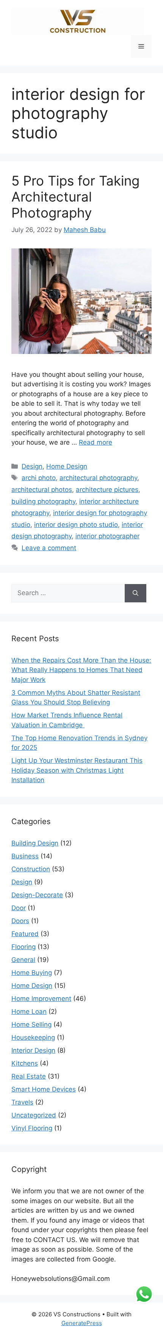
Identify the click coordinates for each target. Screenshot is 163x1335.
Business (25, 856)
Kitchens (24, 1063)
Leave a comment (49, 548)
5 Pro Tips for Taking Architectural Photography (75, 197)
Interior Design (33, 1050)
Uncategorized (33, 1115)
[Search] (135, 593)
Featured (25, 934)
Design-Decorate (37, 895)
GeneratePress (81, 1323)
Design (32, 466)
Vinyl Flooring (31, 1128)
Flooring (23, 947)
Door (18, 908)
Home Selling (31, 1024)
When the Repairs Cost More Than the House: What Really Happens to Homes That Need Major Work (81, 670)
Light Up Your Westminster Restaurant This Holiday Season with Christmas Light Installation (77, 770)
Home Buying (31, 972)
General (23, 960)
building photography (43, 501)
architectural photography (98, 478)
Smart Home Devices (43, 1089)
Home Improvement (41, 998)
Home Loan (29, 1011)
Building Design (34, 843)
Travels (22, 1102)
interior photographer (107, 536)
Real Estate (28, 1076)
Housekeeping (33, 1037)
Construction (30, 869)
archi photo (39, 478)
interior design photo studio (76, 524)
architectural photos (41, 489)
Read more (95, 442)
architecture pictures (107, 489)
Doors (20, 921)
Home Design (66, 466)
